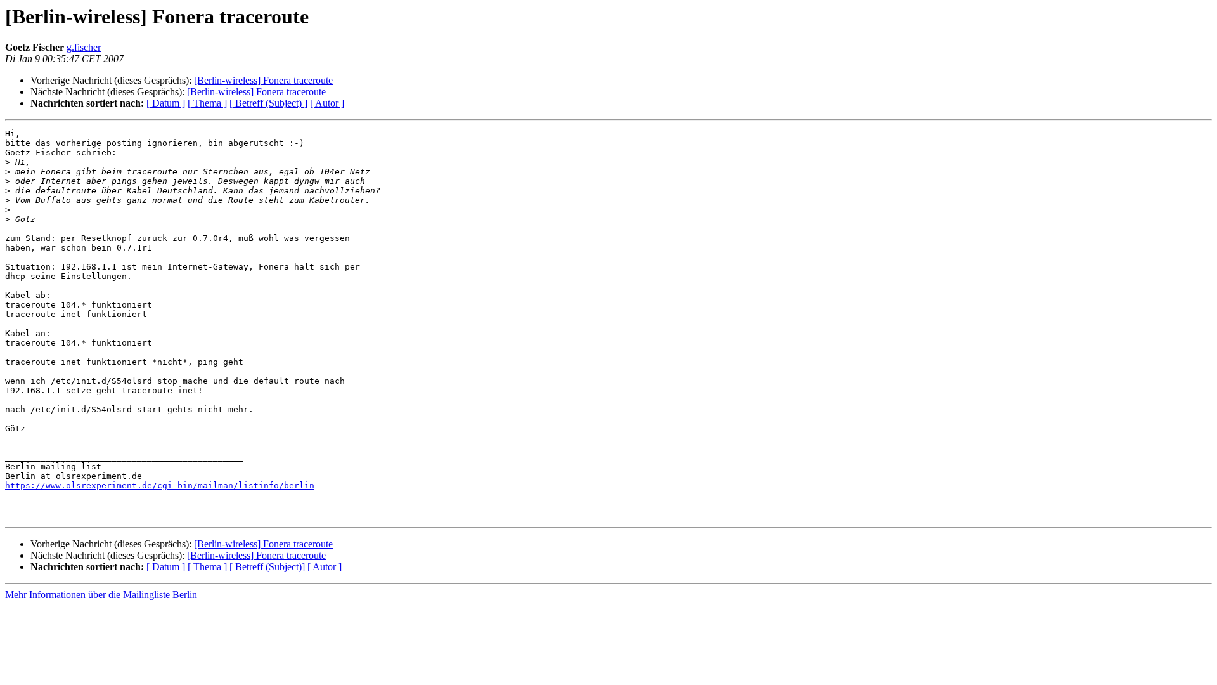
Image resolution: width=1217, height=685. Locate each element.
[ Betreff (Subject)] (267, 566)
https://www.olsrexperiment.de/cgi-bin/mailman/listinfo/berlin (159, 485)
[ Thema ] (207, 103)
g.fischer (84, 47)
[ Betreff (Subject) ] (268, 103)
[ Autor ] (327, 103)
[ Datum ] (165, 103)
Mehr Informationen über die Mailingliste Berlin (101, 594)
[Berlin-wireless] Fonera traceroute (263, 80)
